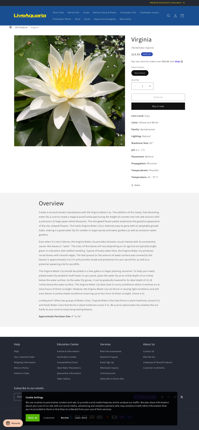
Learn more (81, 417)
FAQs (16, 351)
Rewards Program (109, 356)
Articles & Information (68, 351)
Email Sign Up (107, 362)
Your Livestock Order (24, 356)
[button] (168, 15)
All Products (21, 27)
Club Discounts (107, 373)
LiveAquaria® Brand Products (157, 362)
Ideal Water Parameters (69, 367)
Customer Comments (154, 367)
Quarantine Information (69, 373)
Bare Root (141, 73)
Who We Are (149, 356)
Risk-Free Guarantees (110, 351)
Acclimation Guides (66, 356)
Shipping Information (25, 362)
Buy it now (158, 106)
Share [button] (137, 185)
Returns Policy (21, 367)
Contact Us (148, 351)
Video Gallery (63, 378)
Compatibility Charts (67, 362)
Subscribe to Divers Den (112, 378)
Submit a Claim (21, 373)
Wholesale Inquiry (109, 367)
